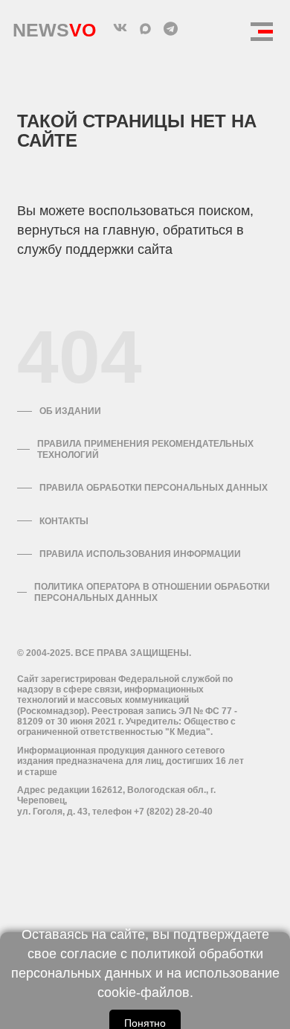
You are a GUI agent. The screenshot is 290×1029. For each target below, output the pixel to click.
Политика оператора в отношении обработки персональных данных (152, 592)
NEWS (54, 26)
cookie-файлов (143, 992)
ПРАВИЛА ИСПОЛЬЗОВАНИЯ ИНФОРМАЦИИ (140, 554)
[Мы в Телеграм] (170, 28)
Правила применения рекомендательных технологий (145, 449)
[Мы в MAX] (145, 28)
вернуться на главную (86, 230)
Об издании (70, 411)
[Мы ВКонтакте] (120, 28)
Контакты (63, 521)
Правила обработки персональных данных (153, 487)
